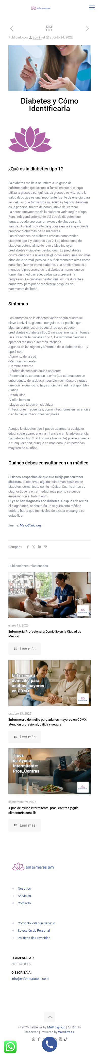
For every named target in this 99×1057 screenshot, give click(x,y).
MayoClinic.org (30, 525)
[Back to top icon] (49, 1017)
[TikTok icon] (66, 1039)
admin (37, 37)
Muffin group (56, 1027)
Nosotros (24, 888)
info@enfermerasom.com (29, 979)
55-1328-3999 (21, 964)
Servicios (24, 896)
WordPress (66, 1032)
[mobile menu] (92, 7)
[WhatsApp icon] (34, 1039)
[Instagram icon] (60, 1039)
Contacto (24, 903)
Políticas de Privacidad (34, 938)
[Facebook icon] (39, 1039)
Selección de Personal (34, 930)
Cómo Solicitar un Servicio (36, 923)
